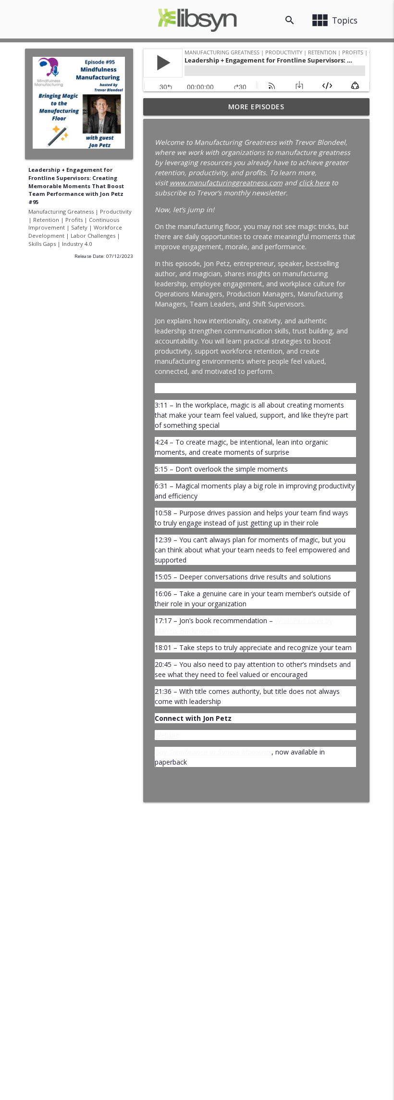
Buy (213, 751)
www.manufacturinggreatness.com (226, 182)
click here (314, 182)
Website (167, 735)
